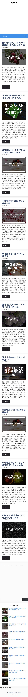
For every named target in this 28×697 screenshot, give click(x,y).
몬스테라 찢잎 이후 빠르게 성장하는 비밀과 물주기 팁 (13, 43)
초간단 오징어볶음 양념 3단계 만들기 (13, 202)
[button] (25, 36)
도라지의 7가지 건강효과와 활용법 (14, 411)
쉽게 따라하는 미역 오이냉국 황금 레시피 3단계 (13, 151)
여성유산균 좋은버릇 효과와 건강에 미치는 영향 (13, 96)
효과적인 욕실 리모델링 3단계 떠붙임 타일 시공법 (13, 463)
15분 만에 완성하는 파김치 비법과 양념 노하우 (13, 516)
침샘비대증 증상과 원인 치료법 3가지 (13, 358)
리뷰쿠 (14, 2)
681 (16, 565)
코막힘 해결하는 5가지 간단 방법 (13, 254)
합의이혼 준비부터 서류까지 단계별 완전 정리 (13, 305)
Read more (5, 87)
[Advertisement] (14, 20)
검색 (26, 599)
